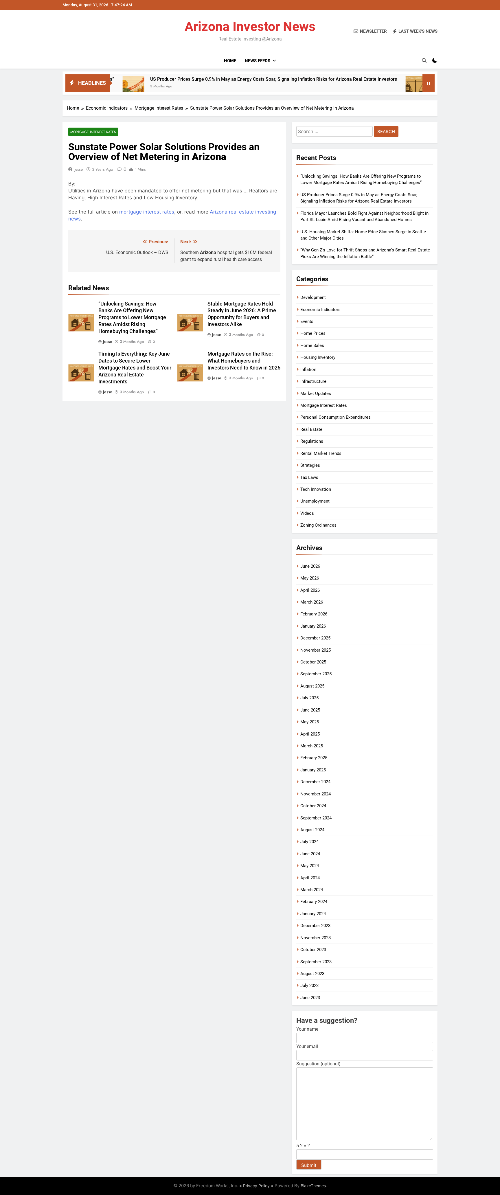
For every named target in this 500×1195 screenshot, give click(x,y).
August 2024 (312, 829)
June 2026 (310, 566)
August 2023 (312, 973)
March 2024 (311, 889)
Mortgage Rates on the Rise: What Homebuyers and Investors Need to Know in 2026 (243, 361)
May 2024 (309, 865)
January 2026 (313, 626)
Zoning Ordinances (318, 525)
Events (306, 321)
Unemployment (315, 501)
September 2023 (316, 961)
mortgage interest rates (146, 212)
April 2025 (310, 734)
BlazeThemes (313, 1185)
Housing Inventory (317, 357)
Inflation (308, 369)
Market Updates (315, 393)
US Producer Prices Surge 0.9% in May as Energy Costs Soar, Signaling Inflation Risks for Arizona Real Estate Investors (229, 79)
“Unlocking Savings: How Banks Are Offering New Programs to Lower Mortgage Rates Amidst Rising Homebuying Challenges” (132, 317)
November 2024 (315, 794)
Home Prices (313, 333)
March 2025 (311, 746)
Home (230, 60)
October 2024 (313, 805)
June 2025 (310, 710)
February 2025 (313, 757)
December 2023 (315, 925)
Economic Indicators (320, 309)
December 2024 (315, 781)
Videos (307, 513)
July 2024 (309, 841)
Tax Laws (309, 477)
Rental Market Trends (320, 453)
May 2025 (309, 722)
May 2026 (309, 578)
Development (313, 297)
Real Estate (311, 429)
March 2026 (311, 602)
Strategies (310, 465)
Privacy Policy (256, 1185)
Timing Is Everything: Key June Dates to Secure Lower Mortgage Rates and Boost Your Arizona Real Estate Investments (134, 368)
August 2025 (312, 686)
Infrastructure (313, 381)
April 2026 (310, 590)
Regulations (311, 441)
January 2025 (313, 770)
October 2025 (313, 662)
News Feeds (257, 60)
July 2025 (309, 698)
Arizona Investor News (250, 26)
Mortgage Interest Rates (93, 131)
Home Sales (312, 345)
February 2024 (313, 901)
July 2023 (309, 985)
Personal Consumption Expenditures (335, 417)
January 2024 (313, 913)
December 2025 (315, 638)
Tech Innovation (315, 489)
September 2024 (316, 818)
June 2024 (310, 853)
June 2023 (310, 997)
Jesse (78, 169)
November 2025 (315, 650)
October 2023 (313, 949)
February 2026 (313, 614)
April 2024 (310, 877)
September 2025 (316, 673)
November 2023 (315, 937)
